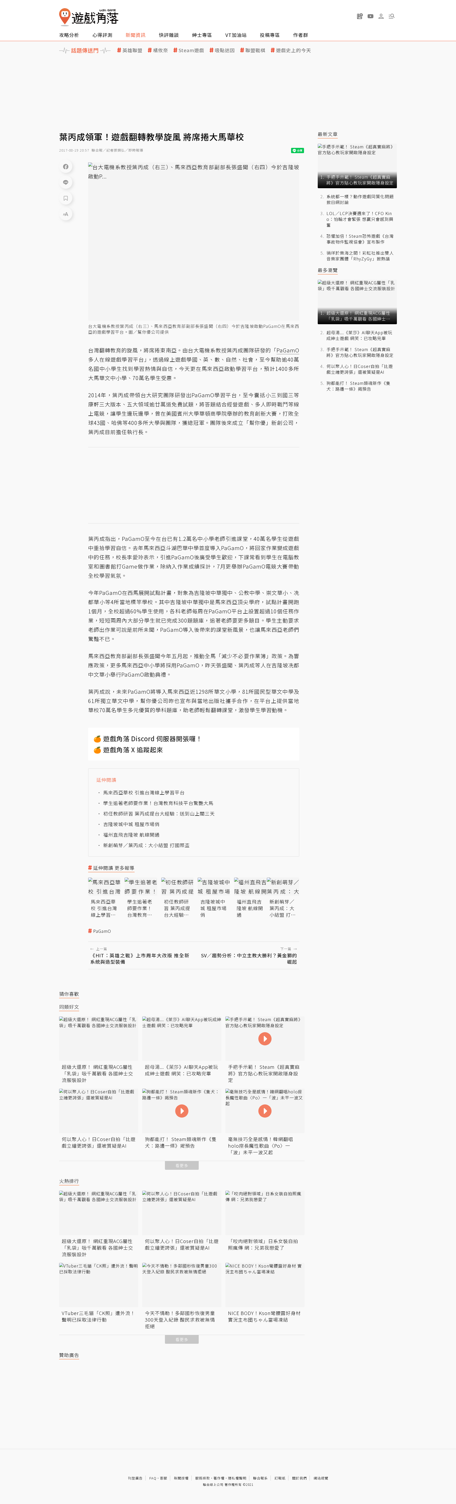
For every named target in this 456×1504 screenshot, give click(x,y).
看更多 (181, 1165)
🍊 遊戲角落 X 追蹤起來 (128, 749)
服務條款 (202, 1478)
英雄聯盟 (132, 50)
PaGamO (102, 931)
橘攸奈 (160, 50)
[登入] (381, 16)
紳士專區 (202, 34)
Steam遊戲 (191, 50)
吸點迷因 (225, 50)
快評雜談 (169, 34)
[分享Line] (65, 182)
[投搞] (360, 16)
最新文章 (328, 134)
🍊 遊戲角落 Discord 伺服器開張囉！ (147, 738)
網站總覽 (321, 1478)
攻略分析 (69, 34)
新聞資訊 (136, 34)
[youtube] (370, 16)
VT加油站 (236, 34)
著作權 (219, 1478)
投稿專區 (270, 34)
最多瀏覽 (328, 270)
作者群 (300, 34)
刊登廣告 (135, 1478)
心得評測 (102, 34)
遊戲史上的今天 (293, 50)
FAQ (152, 1478)
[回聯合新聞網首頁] (65, 17)
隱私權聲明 (237, 1478)
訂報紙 (280, 1478)
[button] (391, 16)
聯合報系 (260, 1478)
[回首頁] (88, 17)
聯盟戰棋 (255, 50)
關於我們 (299, 1478)
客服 (163, 1478)
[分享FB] (65, 166)
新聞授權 (181, 1478)
